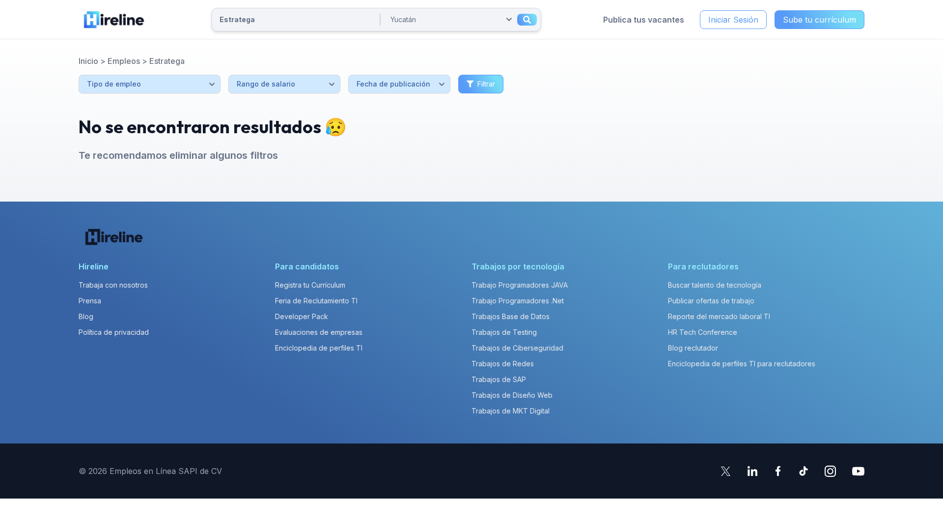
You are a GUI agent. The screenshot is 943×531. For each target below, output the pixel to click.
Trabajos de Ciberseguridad (517, 348)
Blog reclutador (693, 348)
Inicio (88, 61)
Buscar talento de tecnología (714, 285)
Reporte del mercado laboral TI (719, 316)
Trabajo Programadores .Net (518, 300)
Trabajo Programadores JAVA (520, 285)
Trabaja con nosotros (113, 285)
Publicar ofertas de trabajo (711, 300)
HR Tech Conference (702, 332)
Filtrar (486, 84)
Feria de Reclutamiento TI (316, 300)
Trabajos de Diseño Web (512, 395)
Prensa (90, 300)
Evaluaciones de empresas (318, 332)
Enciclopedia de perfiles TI (318, 348)
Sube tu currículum (819, 20)
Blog (86, 316)
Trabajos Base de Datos (511, 316)
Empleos (124, 61)
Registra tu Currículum (310, 285)
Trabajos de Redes (503, 363)
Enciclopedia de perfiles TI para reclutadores (741, 363)
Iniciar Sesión (733, 20)
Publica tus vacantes (643, 20)
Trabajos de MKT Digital (511, 411)
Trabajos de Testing (504, 332)
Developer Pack (301, 316)
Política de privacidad (114, 332)
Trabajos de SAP (499, 379)
